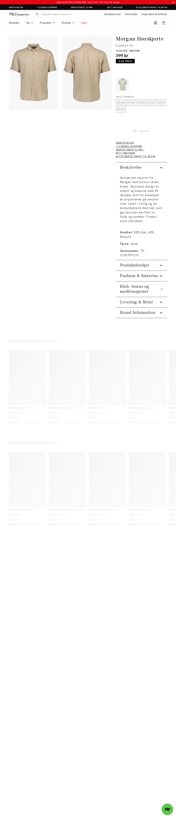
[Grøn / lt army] (123, 84)
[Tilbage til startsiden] (19, 14)
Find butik (131, 14)
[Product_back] (87, 72)
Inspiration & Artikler (154, 14)
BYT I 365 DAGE (115, 7)
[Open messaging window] (167, 809)
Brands (66, 23)
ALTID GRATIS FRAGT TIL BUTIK (151, 7)
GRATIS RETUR (16, 7)
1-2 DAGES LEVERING (47, 7)
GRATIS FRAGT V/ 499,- (82, 7)
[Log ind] (155, 23)
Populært (45, 23)
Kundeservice (112, 14)
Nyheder (14, 23)
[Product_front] (33, 72)
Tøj (27, 23)
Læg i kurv (144, 130)
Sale (84, 23)
